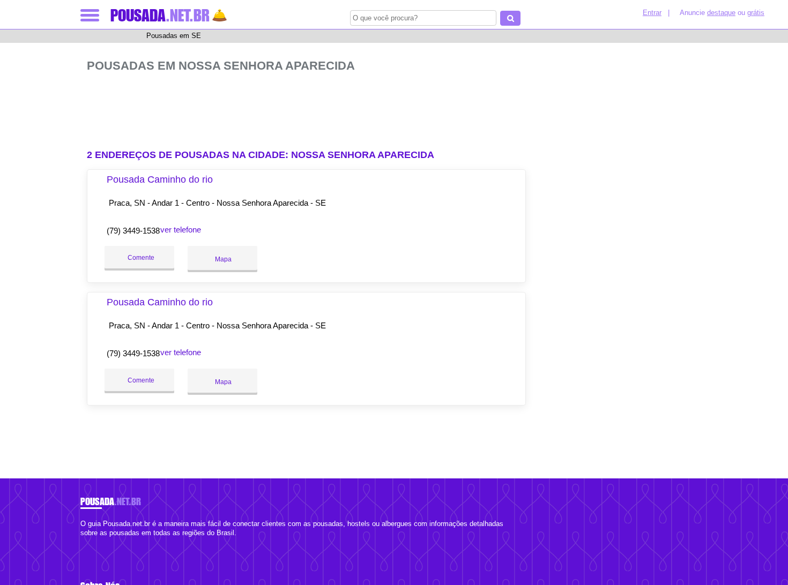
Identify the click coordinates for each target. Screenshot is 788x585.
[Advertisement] (312, 106)
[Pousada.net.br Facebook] (82, 542)
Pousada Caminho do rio (160, 179)
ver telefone (180, 229)
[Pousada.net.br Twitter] (87, 542)
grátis (755, 13)
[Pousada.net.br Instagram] (92, 542)
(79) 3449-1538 (133, 230)
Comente (140, 257)
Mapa (222, 259)
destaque (721, 13)
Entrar (652, 13)
